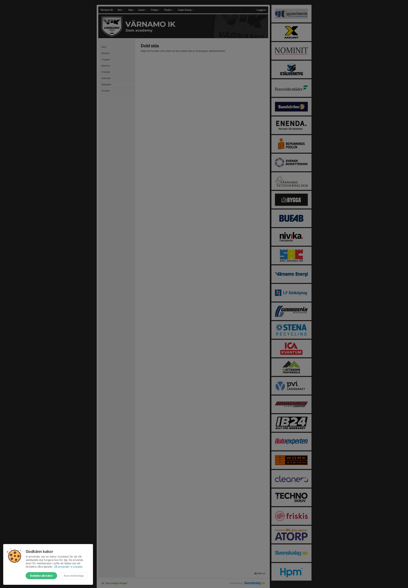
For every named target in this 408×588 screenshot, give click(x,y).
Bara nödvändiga (74, 575)
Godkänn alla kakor (41, 575)
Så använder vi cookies (68, 566)
